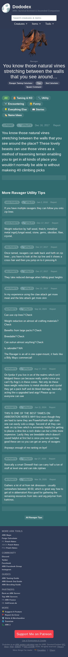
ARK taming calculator (25, 644)
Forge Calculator (9, 538)
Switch (17, 647)
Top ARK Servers (10, 597)
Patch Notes (10, 541)
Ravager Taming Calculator (20, 83)
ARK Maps (6, 535)
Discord (5, 557)
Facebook (6, 563)
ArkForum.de (11, 603)
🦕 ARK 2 (6, 625)
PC (64, 644)
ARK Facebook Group (12, 566)
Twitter (5, 560)
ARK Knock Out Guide (12, 581)
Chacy (52, 650)
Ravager (34, 61)
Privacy (60, 647)
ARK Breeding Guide (11, 585)
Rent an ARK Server (11, 593)
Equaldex (41, 650)
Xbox (6, 647)
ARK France (10, 600)
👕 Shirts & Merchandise (13, 618)
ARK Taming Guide (10, 578)
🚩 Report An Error (10, 615)
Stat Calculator (52, 83)
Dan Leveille (29, 647)
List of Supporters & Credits (34, 640)
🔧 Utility (24, 125)
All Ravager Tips (34, 517)
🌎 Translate (7, 621)
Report (56, 125)
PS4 (12, 647)
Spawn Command (33, 87)
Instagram (6, 569)
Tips (39, 83)
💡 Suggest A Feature (12, 612)
